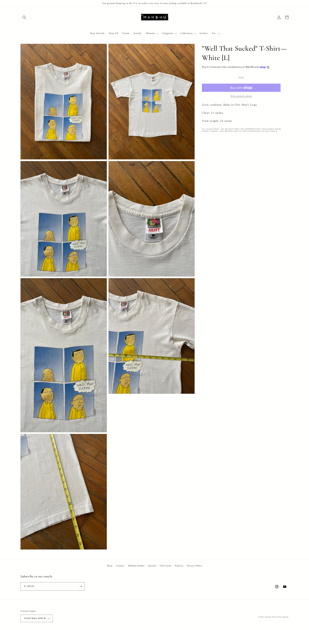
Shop (109, 566)
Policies (179, 566)
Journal (152, 566)
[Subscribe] (81, 586)
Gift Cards (165, 566)
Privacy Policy (194, 566)
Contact (120, 566)
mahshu (268, 617)
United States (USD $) (35, 618)
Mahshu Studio (136, 566)
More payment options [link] (241, 96)
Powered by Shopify (280, 617)
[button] (24, 17)
